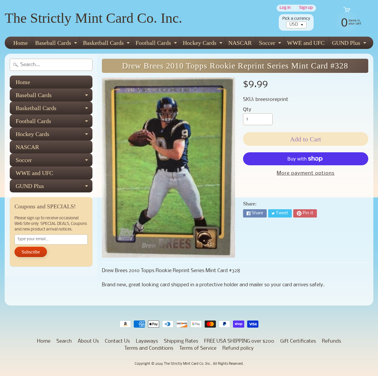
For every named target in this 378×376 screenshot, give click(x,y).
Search (64, 341)
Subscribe (31, 251)
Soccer (271, 44)
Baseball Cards (57, 44)
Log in (285, 8)
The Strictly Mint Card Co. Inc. (93, 18)
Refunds (331, 341)
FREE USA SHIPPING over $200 (239, 341)
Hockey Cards (203, 44)
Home (20, 43)
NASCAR (240, 43)
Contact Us (117, 341)
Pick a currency (296, 19)
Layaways (147, 341)
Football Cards (157, 44)
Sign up (306, 8)
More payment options (306, 173)
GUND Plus (350, 44)
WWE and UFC (306, 43)
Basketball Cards (107, 44)
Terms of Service (197, 348)
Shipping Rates (181, 341)
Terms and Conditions (148, 348)
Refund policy (238, 348)
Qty (247, 109)
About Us (88, 341)
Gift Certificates (298, 341)
